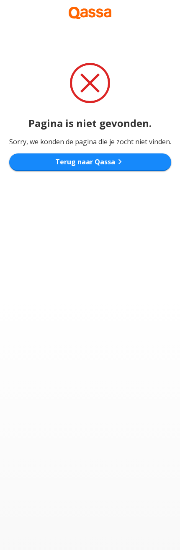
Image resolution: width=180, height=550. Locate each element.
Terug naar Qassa (90, 162)
